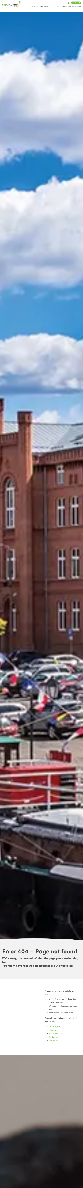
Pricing (56, 6)
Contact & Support (74, 6)
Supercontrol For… (46, 6)
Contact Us (53, 1037)
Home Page (53, 1040)
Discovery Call (54, 1026)
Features (35, 6)
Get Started (76, 3)
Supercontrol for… (56, 1033)
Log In (65, 3)
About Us (64, 6)
